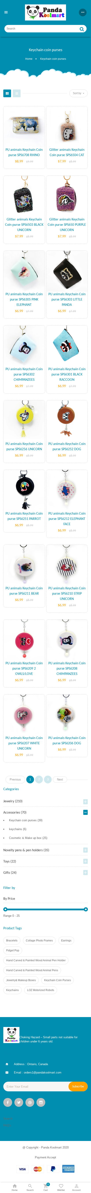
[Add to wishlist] (11, 154)
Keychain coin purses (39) (25, 820)
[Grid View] (7, 93)
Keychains (12, 990)
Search (7, 1118)
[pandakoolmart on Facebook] (7, 1103)
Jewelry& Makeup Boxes (21, 980)
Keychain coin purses (57, 980)
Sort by (77, 93)
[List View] (17, 93)
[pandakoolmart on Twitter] (18, 1103)
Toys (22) (9, 861)
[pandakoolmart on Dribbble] (29, 1103)
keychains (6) (17, 829)
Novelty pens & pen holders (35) (26, 850)
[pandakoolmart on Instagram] (40, 1103)
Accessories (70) (15, 812)
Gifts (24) (10, 873)
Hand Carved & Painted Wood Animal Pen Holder (36, 960)
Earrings (66, 940)
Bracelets (11, 940)
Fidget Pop (12, 950)
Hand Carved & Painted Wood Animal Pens (32, 970)
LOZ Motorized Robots (40, 990)
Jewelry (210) (13, 801)
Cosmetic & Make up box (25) (28, 838)
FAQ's (7, 1125)
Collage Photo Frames (39, 940)
